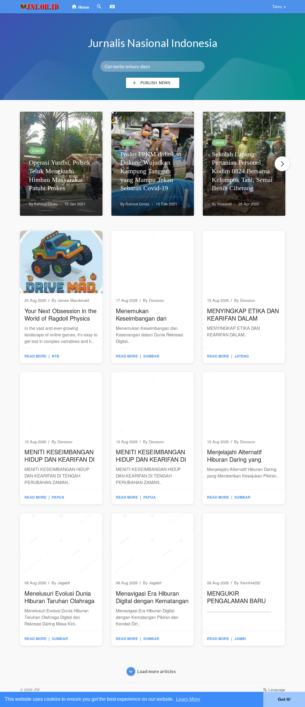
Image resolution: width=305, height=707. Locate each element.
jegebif (63, 583)
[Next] (282, 163)
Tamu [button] (277, 6)
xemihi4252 (250, 583)
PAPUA (58, 497)
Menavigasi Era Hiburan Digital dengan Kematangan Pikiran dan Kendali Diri (152, 600)
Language (276, 689)
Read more (35, 356)
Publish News (154, 82)
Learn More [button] (188, 699)
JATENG (241, 356)
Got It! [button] (284, 699)
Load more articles (156, 671)
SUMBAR (151, 356)
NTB (55, 356)
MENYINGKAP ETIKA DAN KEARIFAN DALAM (243, 314)
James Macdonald (73, 300)
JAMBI (240, 638)
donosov (156, 300)
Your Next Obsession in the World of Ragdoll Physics (60, 314)
